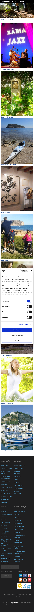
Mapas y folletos (18, 529)
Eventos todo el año (8, 69)
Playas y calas (5, 507)
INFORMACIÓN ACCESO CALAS (5, 562)
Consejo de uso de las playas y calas (6, 540)
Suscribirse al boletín (10, 567)
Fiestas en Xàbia (5, 493)
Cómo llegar (17, 517)
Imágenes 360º (5, 499)
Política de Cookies (26, 602)
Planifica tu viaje (20, 507)
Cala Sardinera (5, 528)
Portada (3, 20)
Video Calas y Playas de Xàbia (6, 544)
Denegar (17, 340)
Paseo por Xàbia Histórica (5, 472)
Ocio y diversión (6, 356)
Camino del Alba (7, 117)
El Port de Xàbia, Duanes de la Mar (6, 477)
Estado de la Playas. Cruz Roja (6, 549)
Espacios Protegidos (6, 487)
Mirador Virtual (5, 465)
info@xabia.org (15, 602)
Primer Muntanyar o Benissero (6, 515)
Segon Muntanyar (5, 522)
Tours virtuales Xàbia (6, 496)
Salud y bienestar (7, 403)
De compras (17, 482)
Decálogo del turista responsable (19, 536)
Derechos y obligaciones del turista (18, 542)
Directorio (17, 532)
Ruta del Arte (5, 212)
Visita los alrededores (8, 451)
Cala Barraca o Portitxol (5, 532)
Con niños (4, 260)
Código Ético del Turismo (18, 548)
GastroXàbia (4, 490)
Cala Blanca (4, 525)
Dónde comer (18, 520)
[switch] (29, 306)
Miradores (4, 484)
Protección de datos (8, 594)
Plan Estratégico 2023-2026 (18, 560)
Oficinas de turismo (19, 526)
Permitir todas (17, 330)
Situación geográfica (19, 511)
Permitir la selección (17, 335)
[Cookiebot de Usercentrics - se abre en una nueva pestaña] (21, 271)
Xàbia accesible (18, 556)
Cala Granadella (5, 536)
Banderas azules (5, 558)
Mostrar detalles (23, 324)
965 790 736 (5, 602)
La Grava (3, 511)
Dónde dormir (18, 523)
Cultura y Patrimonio (6, 468)
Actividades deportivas (9, 165)
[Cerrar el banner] (31, 270)
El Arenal (3, 519)
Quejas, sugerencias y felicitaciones (19, 552)
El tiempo (16, 514)
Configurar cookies (20, 594)
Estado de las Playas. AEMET (6, 554)
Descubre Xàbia (6, 461)
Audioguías (4, 502)
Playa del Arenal (5, 481)
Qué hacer (10, 20)
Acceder (6, 576)
